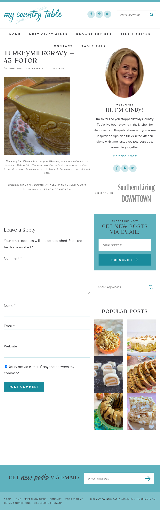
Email (9, 326)
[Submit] (152, 15)
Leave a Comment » (57, 189)
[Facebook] (91, 14)
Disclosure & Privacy (48, 503)
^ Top (7, 499)
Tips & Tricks (136, 34)
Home (15, 34)
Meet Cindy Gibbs (48, 34)
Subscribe (123, 260)
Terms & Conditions (17, 503)
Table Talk (94, 46)
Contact (63, 46)
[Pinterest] (99, 14)
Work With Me (74, 499)
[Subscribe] (148, 478)
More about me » (125, 155)
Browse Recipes (94, 34)
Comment (13, 258)
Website (10, 346)
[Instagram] (107, 14)
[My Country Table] (33, 15)
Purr (154, 499)
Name (9, 306)
